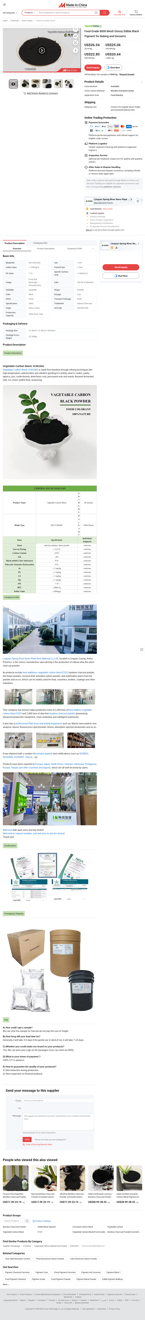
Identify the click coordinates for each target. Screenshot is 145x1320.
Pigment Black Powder (86, 1279)
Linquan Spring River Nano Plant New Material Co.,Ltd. (30, 658)
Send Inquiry (93, 67)
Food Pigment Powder (61, 1279)
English (22, 1300)
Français (52, 1300)
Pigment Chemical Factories (17, 1272)
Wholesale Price (85, 1294)
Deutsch (84, 1300)
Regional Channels (114, 1294)
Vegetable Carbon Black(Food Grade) (88, 1232)
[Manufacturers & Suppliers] (72, 5)
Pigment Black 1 (113, 1272)
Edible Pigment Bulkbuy (112, 1279)
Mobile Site (68, 1297)
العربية (104, 1300)
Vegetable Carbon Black (13, 1232)
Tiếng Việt (68, 1303)
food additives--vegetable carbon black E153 (45, 672)
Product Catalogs (43, 1221)
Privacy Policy (114, 1309)
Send (27, 1139)
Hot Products (12, 1294)
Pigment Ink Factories (91, 1272)
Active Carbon (27, 20)
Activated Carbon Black (82, 1226)
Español (31, 1300)
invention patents (44, 753)
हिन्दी (126, 1300)
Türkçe (58, 1303)
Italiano (75, 1300)
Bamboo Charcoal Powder (14, 1226)
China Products (26, 1294)
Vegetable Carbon (115, 1226)
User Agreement (88, 1309)
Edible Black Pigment (47, 1226)
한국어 (111, 1300)
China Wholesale (69, 1294)
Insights (78, 1297)
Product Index (130, 1294)
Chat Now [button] (115, 67)
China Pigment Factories (64, 1272)
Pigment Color (42, 1272)
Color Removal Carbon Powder (83, 1258)
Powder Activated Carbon (45, 20)
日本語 (119, 1300)
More (5, 1284)
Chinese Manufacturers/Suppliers (47, 1294)
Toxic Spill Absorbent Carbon (17, 1258)
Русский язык (63, 1300)
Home (5, 20)
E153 (40, 1232)
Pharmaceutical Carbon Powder (50, 1258)
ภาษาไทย (135, 1300)
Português (42, 1300)
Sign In (89, 230)
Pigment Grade (38, 1279)
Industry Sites (99, 1294)
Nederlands (94, 1300)
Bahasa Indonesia (82, 1303)
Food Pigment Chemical (15, 1279)
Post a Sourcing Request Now (37, 1144)
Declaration (101, 1309)
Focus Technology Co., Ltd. (54, 1309)
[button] (87, 248)
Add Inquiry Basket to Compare (42, 93)
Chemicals (15, 20)
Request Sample (127, 74)
